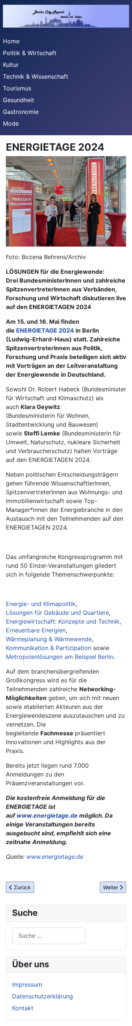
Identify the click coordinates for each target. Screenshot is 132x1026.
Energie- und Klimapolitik (41, 603)
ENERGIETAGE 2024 (45, 330)
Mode (11, 123)
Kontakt (22, 1008)
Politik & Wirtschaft (29, 53)
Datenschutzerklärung (42, 996)
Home (11, 41)
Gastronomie (20, 111)
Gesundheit (18, 100)
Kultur (11, 64)
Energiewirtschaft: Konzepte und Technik (63, 621)
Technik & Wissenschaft (35, 76)
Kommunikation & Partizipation (48, 648)
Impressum (27, 984)
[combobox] (48, 936)
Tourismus (17, 88)
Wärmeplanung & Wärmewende (49, 639)
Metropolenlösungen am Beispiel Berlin (59, 656)
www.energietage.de (47, 815)
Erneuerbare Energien (36, 630)
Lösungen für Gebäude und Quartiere (57, 612)
